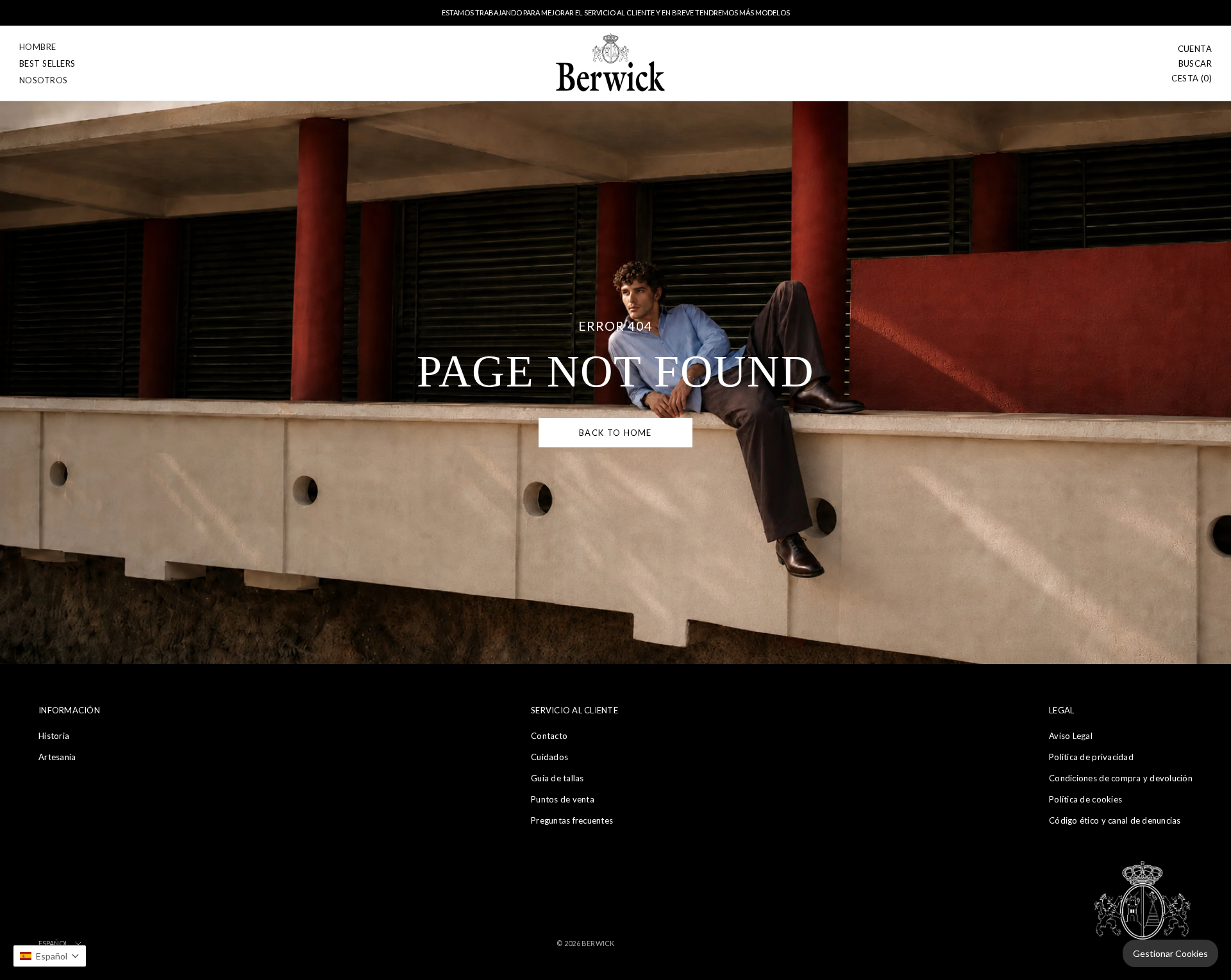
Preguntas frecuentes (572, 820)
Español (53, 943)
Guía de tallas (557, 778)
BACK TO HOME (615, 433)
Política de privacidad (1091, 757)
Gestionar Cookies (1170, 953)
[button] (49, 956)
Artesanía (57, 757)
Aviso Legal (1071, 736)
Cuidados (549, 757)
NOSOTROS (43, 80)
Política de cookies (1085, 799)
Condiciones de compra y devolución (1121, 778)
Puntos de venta (562, 799)
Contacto (549, 736)
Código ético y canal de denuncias (1115, 820)
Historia (53, 736)
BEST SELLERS (47, 63)
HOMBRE (37, 47)
